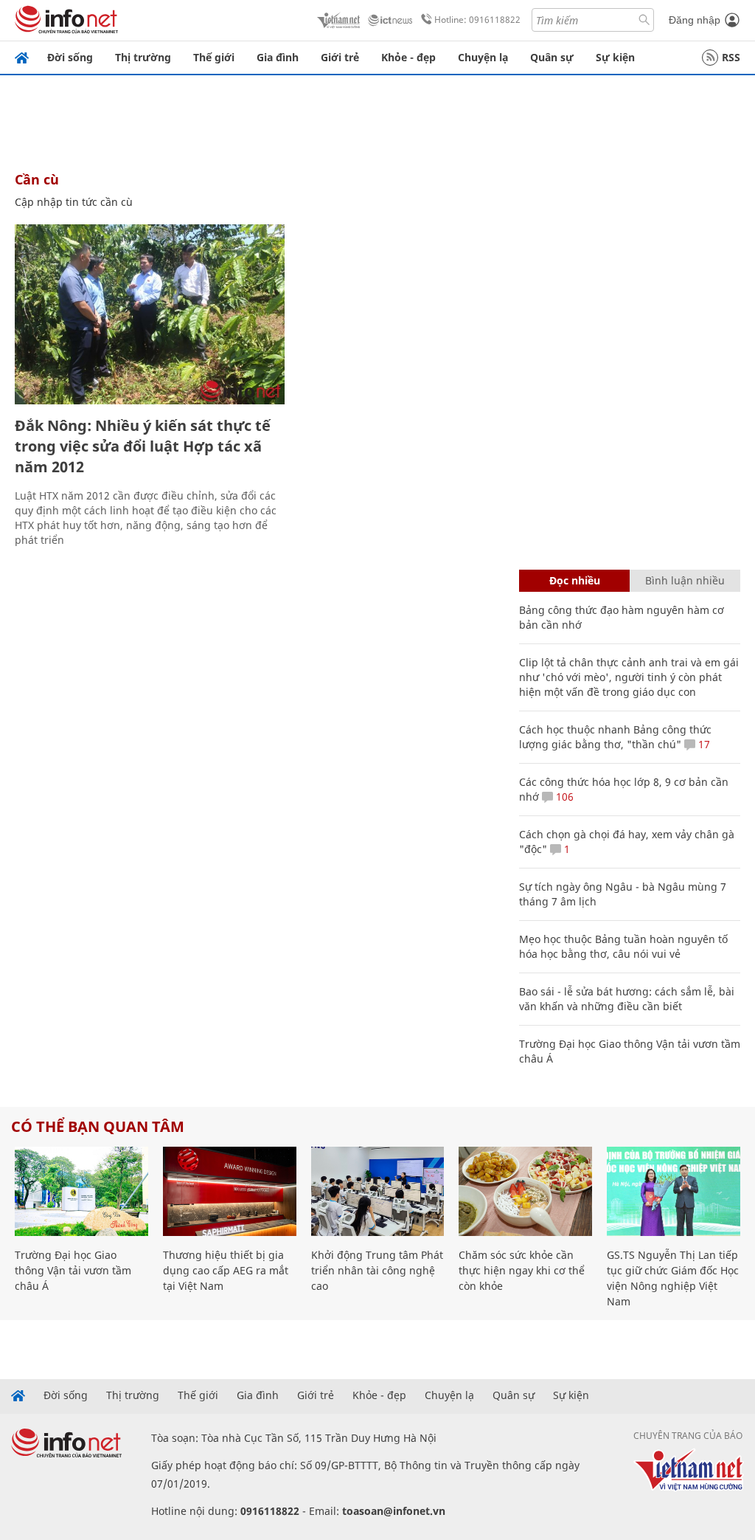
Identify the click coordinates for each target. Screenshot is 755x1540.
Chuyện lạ (483, 57)
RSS (731, 57)
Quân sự (552, 57)
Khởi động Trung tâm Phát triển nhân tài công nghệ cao (377, 1270)
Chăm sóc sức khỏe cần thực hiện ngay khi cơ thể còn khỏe (522, 1270)
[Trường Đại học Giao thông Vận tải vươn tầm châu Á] (81, 1191)
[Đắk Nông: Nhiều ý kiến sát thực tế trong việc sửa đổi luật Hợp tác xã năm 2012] (150, 314)
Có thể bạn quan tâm (97, 1126)
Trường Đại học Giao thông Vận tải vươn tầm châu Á (73, 1270)
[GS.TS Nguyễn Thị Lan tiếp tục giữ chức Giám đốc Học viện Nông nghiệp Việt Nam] (673, 1191)
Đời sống (70, 57)
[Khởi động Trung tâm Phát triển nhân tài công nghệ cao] (378, 1191)
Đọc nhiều (574, 580)
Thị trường (143, 57)
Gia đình (278, 57)
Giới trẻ (340, 57)
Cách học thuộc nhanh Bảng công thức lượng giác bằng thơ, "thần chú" (615, 736)
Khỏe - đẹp (408, 57)
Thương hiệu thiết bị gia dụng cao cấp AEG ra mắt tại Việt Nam (225, 1270)
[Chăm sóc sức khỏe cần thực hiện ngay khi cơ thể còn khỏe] (525, 1191)
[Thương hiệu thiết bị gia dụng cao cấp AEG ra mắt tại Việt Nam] (229, 1191)
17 (702, 744)
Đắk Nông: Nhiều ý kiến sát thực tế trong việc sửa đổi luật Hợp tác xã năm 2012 (143, 446)
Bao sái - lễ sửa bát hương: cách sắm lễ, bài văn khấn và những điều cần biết (626, 998)
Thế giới (213, 57)
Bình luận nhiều (685, 580)
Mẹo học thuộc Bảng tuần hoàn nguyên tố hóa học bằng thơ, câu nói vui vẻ (623, 946)
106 (563, 797)
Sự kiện (615, 57)
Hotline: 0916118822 (477, 19)
